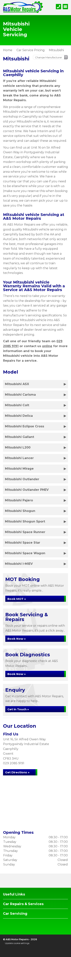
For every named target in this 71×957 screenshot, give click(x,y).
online (47, 346)
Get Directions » (17, 772)
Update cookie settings (17, 943)
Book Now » (16, 638)
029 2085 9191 (13, 763)
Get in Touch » (18, 709)
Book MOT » (16, 599)
